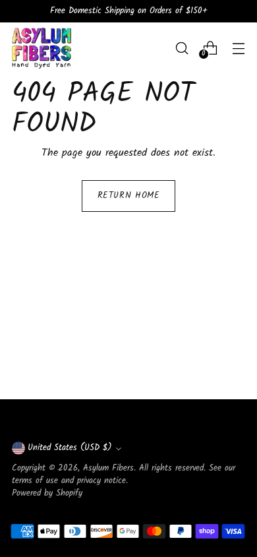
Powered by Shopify (47, 493)
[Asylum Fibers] (41, 48)
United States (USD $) (70, 448)
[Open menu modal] (238, 47)
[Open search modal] (181, 47)
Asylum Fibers (108, 468)
